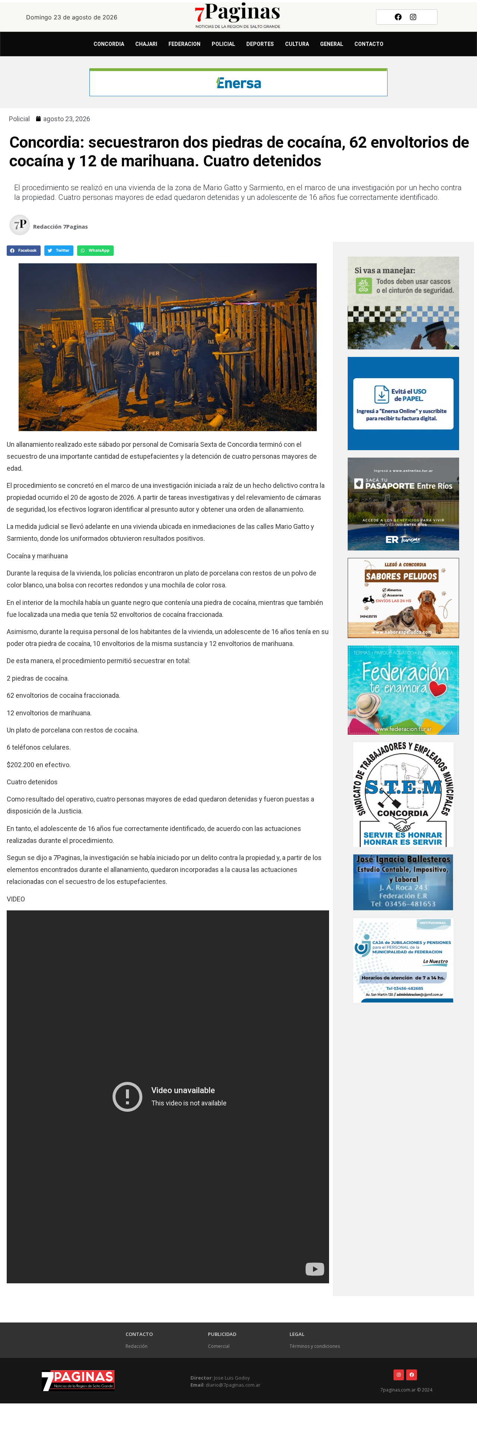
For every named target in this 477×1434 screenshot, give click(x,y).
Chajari (146, 44)
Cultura (297, 44)
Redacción (137, 1346)
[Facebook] (398, 16)
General (331, 44)
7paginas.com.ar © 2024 (406, 1390)
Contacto (368, 44)
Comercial (219, 1346)
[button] (24, 250)
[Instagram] (413, 16)
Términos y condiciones (315, 1346)
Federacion (184, 44)
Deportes (260, 44)
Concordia (109, 44)
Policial (223, 44)
